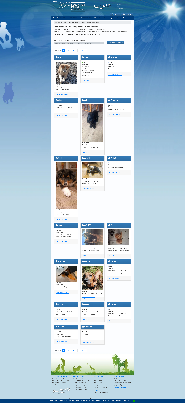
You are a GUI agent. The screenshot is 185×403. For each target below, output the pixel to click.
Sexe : (57, 84)
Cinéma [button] (105, 17)
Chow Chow (120, 167)
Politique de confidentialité (121, 380)
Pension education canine (79, 382)
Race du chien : (60, 89)
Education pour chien (78, 378)
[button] (54, 18)
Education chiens (77, 391)
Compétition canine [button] (86, 17)
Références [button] (97, 17)
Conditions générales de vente (122, 384)
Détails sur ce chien (63, 94)
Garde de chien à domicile (100, 387)
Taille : (69, 107)
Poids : (58, 87)
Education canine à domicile (80, 389)
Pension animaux (98, 382)
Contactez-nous (118, 378)
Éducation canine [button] (73, 17)
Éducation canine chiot (79, 385)
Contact (116, 14)
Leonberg (119, 273)
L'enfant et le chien (78, 384)
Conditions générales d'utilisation (122, 382)
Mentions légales (118, 385)
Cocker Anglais (94, 147)
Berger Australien (68, 214)
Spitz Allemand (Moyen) (123, 250)
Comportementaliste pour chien (81, 380)
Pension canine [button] (61, 17)
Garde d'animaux (98, 385)
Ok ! (134, 400)
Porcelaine (93, 183)
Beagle (92, 75)
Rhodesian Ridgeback (96, 293)
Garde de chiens (98, 384)
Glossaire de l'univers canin (101, 392)
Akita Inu (66, 89)
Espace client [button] (116, 18)
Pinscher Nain (120, 69)
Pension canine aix (98, 380)
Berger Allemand (121, 109)
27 (79, 50)
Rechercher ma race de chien (115, 42)
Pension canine (98, 378)
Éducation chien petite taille (80, 387)
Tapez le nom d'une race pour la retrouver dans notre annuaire (70, 40)
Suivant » (84, 50)
